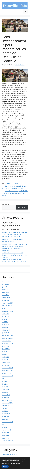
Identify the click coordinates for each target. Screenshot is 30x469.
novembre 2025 (7, 306)
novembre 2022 (7, 403)
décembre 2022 (7, 400)
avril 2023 (5, 389)
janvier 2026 (6, 300)
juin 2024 (5, 351)
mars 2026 (5, 295)
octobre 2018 (6, 430)
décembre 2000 (7, 441)
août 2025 (5, 314)
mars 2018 (5, 432)
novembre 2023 (7, 370)
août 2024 (5, 346)
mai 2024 (5, 354)
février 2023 (6, 395)
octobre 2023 (6, 373)
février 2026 (6, 297)
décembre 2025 (7, 303)
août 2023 (5, 378)
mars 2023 (5, 392)
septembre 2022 (7, 408)
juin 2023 (5, 384)
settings (18, 463)
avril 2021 (5, 419)
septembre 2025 (7, 311)
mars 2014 (5, 435)
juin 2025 (5, 319)
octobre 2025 (6, 308)
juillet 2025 (5, 316)
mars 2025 (5, 327)
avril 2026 (5, 292)
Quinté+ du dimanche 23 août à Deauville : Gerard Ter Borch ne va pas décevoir (14, 255)
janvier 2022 (6, 416)
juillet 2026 (6, 284)
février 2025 (6, 330)
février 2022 (6, 414)
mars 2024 (5, 360)
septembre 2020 (7, 422)
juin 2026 (5, 287)
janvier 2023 (6, 397)
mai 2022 (5, 411)
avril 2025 (5, 324)
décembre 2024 (7, 335)
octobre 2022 (6, 405)
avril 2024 (5, 357)
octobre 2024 (6, 341)
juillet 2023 (6, 381)
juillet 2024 (6, 349)
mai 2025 (5, 322)
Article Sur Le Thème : (12, 183)
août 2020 (5, 424)
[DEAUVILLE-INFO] (15, 5)
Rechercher (6, 204)
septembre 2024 (7, 343)
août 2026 (5, 281)
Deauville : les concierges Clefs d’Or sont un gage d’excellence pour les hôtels (15, 193)
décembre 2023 (7, 368)
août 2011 (5, 438)
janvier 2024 (6, 365)
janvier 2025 (6, 333)
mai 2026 (5, 289)
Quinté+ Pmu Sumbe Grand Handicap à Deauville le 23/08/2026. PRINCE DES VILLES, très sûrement (14, 235)
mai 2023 (5, 387)
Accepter (5, 466)
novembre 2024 (7, 338)
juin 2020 (5, 427)
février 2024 (6, 362)
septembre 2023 (7, 376)
